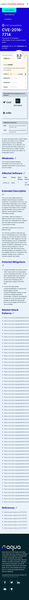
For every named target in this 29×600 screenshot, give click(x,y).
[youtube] (5, 589)
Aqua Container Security (11, 548)
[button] (27, 4)
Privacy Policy (6, 576)
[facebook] (5, 582)
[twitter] (12, 582)
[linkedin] (18, 582)
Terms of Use (14, 576)
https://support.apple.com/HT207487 (15, 518)
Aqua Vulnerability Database (12, 4)
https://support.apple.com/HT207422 (15, 512)
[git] (12, 589)
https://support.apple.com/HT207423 (15, 515)
